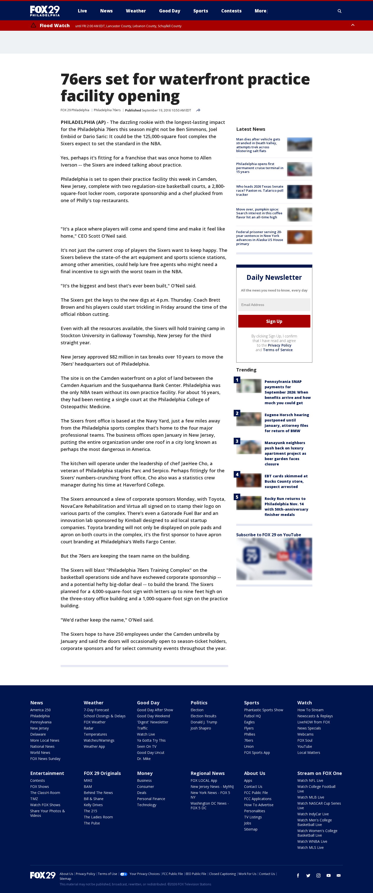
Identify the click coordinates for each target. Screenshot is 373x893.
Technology (146, 804)
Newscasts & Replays (315, 715)
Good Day (148, 703)
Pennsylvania (41, 722)
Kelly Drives (93, 804)
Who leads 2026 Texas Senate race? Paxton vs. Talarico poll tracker (259, 190)
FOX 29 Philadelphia (75, 110)
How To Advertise (259, 804)
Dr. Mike (144, 758)
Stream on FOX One (319, 773)
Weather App (94, 746)
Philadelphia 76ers (107, 110)
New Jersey (39, 728)
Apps (248, 780)
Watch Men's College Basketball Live (314, 822)
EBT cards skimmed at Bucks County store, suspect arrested (286, 481)
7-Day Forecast (96, 709)
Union (249, 746)
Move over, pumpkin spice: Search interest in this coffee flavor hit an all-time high (259, 213)
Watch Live (146, 734)
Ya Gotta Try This (151, 740)
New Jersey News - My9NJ (212, 786)
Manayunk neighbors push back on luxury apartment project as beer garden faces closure (285, 453)
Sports (251, 703)
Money (144, 773)
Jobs (247, 823)
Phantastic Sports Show (263, 709)
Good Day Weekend (153, 715)
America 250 (40, 709)
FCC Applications (258, 798)
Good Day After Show (155, 709)
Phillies (249, 734)
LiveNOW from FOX (313, 722)
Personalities (254, 810)
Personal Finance (151, 798)
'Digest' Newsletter (152, 722)
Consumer (145, 786)
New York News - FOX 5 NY (210, 795)
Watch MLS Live (310, 847)
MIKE (88, 780)
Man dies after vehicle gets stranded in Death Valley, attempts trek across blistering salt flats (258, 145)
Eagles (249, 722)
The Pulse (92, 823)
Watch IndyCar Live (313, 813)
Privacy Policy (280, 345)
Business (144, 780)
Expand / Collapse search (340, 11)
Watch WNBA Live (312, 841)
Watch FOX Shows (45, 804)
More (260, 11)
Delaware (38, 734)
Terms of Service (278, 349)
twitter (308, 875)
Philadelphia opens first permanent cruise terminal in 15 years (259, 167)
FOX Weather (95, 722)
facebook (298, 875)
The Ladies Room (98, 817)
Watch (304, 703)
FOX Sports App (257, 752)
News (36, 703)
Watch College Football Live (316, 788)
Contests (37, 780)
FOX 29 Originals (102, 773)
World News (40, 752)
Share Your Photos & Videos (47, 813)
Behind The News (98, 792)
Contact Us (253, 786)
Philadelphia (40, 715)
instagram (318, 875)
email (339, 875)
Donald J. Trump (204, 722)
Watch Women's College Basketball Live (317, 833)
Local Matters (308, 752)
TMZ (34, 798)
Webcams (305, 734)
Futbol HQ (252, 715)
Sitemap (251, 829)
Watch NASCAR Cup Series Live (319, 805)
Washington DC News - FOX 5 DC (210, 805)
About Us (254, 773)
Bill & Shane (94, 798)
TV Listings (253, 817)
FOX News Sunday (45, 758)
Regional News (208, 773)
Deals (141, 792)
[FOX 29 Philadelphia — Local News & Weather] (47, 11)
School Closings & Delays (105, 715)
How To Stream (310, 709)
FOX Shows (39, 786)
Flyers (249, 728)
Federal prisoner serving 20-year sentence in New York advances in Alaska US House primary (259, 238)
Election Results (203, 715)
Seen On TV (146, 746)
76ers (248, 740)
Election (197, 709)
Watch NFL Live (310, 780)
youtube (329, 875)
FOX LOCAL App (204, 780)
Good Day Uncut (150, 752)
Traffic (142, 728)
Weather (94, 703)
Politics (199, 703)
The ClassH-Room (45, 792)
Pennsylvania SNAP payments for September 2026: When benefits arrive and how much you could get (288, 392)
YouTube (304, 746)
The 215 (90, 810)
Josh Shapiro (201, 728)
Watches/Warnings (99, 740)
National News (42, 746)
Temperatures (95, 734)
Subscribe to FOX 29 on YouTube (268, 535)
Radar (88, 728)
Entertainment (47, 773)
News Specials (309, 728)
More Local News (44, 740)
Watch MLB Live (310, 797)
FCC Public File (256, 792)
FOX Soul (304, 740)
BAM (88, 786)
